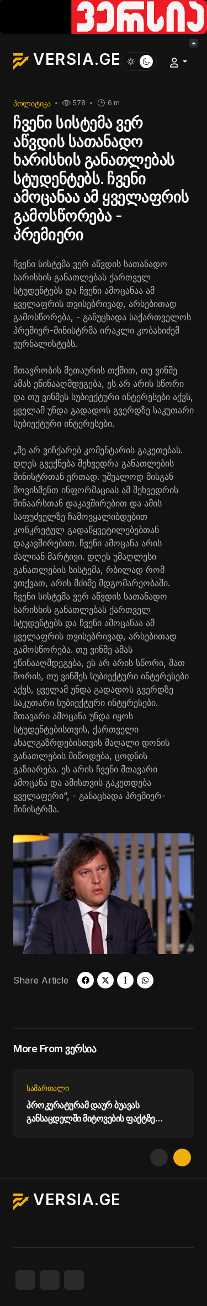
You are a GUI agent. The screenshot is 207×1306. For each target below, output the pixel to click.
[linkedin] (74, 1280)
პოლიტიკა (32, 103)
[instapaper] (125, 980)
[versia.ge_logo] (103, 16)
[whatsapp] (145, 980)
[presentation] (159, 1157)
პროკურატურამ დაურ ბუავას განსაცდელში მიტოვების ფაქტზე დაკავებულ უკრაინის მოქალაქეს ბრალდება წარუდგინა (91, 1112)
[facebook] (85, 980)
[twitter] (105, 980)
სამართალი (47, 1088)
